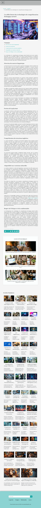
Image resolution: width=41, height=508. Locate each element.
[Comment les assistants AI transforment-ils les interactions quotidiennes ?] (16, 314)
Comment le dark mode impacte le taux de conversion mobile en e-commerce (21, 252)
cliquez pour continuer (33, 197)
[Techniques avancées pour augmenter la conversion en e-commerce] (24, 392)
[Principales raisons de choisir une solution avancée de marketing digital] (33, 314)
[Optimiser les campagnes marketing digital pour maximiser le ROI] (7, 344)
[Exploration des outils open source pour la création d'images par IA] (12, 472)
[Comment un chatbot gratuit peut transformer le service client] (20, 376)
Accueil (4, 8)
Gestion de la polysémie (10, 46)
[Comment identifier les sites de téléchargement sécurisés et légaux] (9, 407)
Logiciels (8, 8)
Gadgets (17, 500)
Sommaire (7, 42)
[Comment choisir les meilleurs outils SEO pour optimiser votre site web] (33, 392)
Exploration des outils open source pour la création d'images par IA (12, 480)
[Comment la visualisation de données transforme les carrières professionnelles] (20, 407)
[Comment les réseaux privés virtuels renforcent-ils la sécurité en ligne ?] (24, 314)
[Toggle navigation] (2, 2)
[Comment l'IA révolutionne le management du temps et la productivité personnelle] (33, 423)
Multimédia (24, 500)
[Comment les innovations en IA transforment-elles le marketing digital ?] (33, 329)
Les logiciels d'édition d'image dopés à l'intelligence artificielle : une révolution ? (29, 480)
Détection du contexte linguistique (12, 44)
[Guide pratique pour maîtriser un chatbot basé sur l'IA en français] (32, 407)
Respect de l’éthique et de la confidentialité (14, 51)
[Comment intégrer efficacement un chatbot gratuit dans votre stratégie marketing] (7, 392)
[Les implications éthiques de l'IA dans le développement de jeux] (16, 329)
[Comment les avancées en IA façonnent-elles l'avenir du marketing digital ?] (24, 329)
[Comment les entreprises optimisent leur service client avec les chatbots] (7, 423)
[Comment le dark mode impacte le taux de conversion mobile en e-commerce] (21, 246)
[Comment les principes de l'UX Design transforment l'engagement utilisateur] (16, 392)
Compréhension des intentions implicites (14, 48)
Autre (30, 500)
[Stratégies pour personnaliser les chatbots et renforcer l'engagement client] (7, 438)
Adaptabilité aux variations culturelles (13, 50)
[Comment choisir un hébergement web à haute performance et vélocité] (32, 376)
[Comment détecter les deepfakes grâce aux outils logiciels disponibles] (33, 438)
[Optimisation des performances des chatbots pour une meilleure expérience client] (33, 344)
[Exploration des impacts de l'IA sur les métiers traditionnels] (7, 329)
